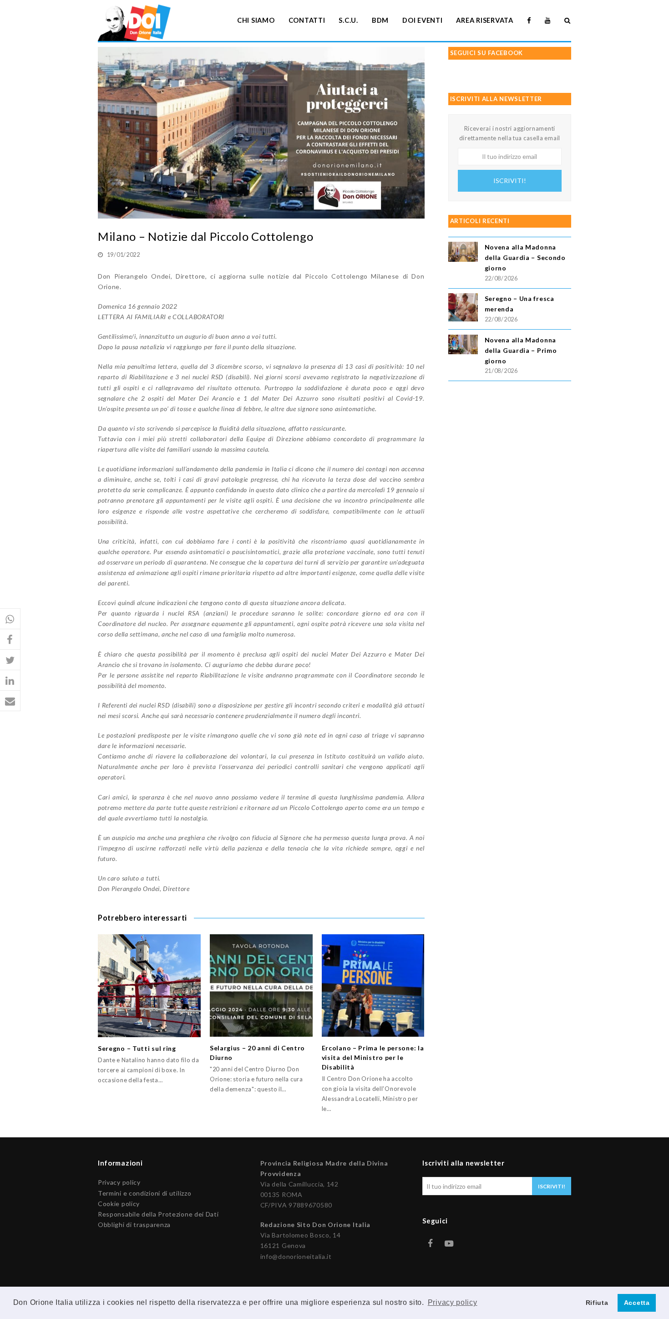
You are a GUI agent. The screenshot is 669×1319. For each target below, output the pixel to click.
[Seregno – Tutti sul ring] (149, 985)
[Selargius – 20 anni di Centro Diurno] (261, 985)
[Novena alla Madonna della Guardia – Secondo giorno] (463, 253)
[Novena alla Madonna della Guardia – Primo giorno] (463, 346)
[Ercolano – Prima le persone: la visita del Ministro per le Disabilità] (373, 985)
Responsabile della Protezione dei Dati (158, 1214)
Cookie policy (119, 1203)
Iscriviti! (509, 180)
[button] (10, 619)
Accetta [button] (637, 1302)
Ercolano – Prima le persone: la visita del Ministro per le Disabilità (373, 1057)
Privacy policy (119, 1182)
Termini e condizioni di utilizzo (144, 1193)
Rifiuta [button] (597, 1302)
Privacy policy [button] (452, 1302)
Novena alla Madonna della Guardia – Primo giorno (521, 350)
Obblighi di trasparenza (134, 1224)
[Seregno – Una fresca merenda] (463, 308)
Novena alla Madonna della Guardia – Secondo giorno (525, 257)
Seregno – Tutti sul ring (137, 1048)
